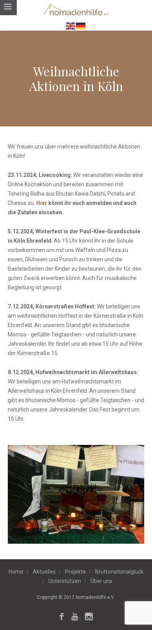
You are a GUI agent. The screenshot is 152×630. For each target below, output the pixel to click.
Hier (42, 203)
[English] (71, 26)
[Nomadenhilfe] (76, 10)
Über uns (101, 581)
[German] (81, 26)
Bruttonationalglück (119, 572)
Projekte (75, 572)
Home (16, 572)
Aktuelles (44, 572)
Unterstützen (64, 581)
